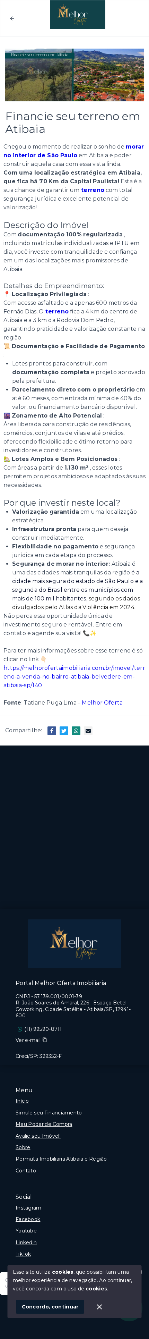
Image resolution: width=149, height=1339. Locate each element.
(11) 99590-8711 (43, 1029)
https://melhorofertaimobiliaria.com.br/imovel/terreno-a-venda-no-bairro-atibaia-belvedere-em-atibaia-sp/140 (74, 677)
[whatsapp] (76, 730)
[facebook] (52, 730)
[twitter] (64, 730)
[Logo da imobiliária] (74, 943)
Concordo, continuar (50, 1307)
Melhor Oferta (102, 702)
